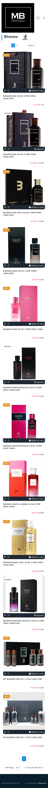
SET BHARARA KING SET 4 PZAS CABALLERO (22, 679)
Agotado (40, 149)
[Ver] (5, 90)
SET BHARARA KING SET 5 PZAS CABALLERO (22, 737)
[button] (37, 17)
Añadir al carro (37, 91)
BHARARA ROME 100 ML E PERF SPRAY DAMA (23, 329)
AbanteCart (42, 783)
